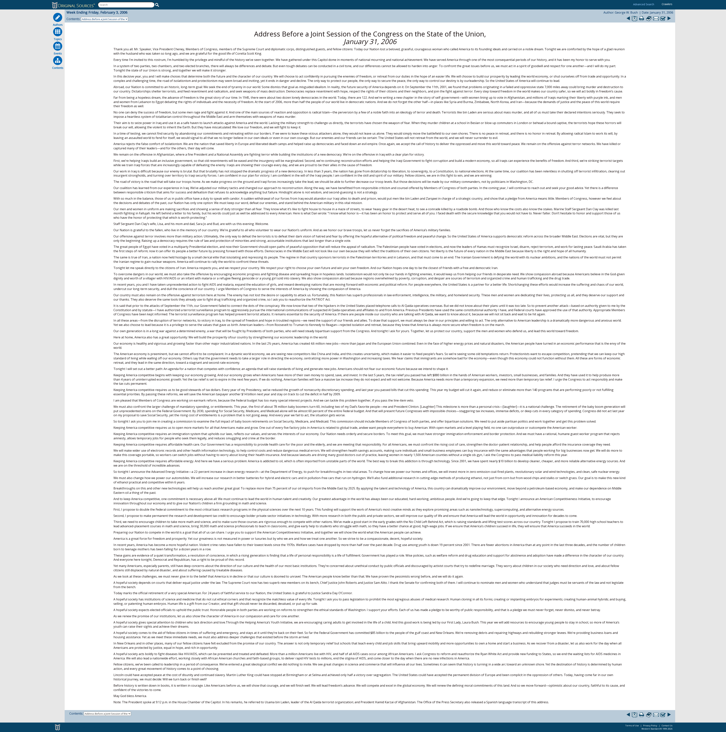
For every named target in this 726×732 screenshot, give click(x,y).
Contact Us (667, 725)
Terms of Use (632, 725)
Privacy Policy (650, 725)
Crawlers (667, 4)
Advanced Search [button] (643, 4)
